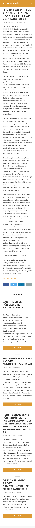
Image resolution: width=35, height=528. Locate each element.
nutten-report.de (11, 3)
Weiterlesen (17, 347)
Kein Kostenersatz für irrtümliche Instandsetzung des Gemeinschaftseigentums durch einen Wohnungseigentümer (17, 424)
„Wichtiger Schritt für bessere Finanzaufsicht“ (16, 305)
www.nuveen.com (9, 278)
